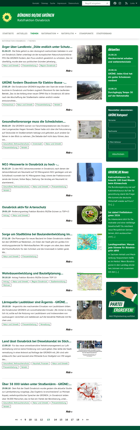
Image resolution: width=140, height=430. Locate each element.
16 (66, 419)
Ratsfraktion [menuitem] (48, 33)
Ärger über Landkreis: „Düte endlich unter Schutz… (37, 47)
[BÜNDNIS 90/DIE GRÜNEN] (7, 17)
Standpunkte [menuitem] (86, 33)
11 (35, 419)
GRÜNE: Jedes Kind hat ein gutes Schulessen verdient (120, 77)
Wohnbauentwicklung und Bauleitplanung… (32, 273)
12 (41, 419)
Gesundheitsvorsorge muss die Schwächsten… (33, 121)
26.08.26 (112, 54)
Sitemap (44, 3)
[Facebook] (115, 3)
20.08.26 (112, 70)
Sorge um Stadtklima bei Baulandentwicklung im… (37, 234)
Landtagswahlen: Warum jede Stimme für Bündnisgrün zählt (121, 247)
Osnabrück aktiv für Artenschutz (24, 207)
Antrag (6, 215)
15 (61, 419)
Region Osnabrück (48, 65)
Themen (32, 41)
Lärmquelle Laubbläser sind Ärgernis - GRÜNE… (35, 302)
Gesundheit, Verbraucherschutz (16, 144)
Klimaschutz (8, 104)
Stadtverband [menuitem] (104, 33)
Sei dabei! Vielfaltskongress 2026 (120, 214)
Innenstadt (37, 144)
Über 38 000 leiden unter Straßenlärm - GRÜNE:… (37, 384)
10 (30, 419)
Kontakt (36, 3)
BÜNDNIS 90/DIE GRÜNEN (35, 15)
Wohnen (6, 285)
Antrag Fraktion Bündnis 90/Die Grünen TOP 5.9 (29, 277)
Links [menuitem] (132, 3)
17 (72, 419)
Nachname (113, 131)
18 (77, 419)
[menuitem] (36, 3)
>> (87, 419)
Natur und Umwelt (11, 65)
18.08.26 (112, 88)
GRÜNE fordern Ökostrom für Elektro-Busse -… (34, 82)
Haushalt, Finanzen (41, 363)
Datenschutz (73, 3)
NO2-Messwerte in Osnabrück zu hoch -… (30, 164)
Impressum (61, 3)
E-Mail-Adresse (115, 142)
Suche (52, 3)
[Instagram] (120, 3)
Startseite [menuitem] (8, 33)
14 (55, 419)
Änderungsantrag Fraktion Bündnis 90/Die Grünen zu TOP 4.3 (35, 211)
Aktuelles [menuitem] (22, 33)
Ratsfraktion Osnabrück (14, 41)
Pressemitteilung (29, 65)
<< (16, 419)
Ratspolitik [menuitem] (67, 33)
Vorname (112, 120)
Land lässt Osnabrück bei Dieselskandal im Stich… (36, 341)
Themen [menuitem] (34, 33)
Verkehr (57, 104)
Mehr (68, 70)
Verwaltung (45, 324)
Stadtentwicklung (58, 281)
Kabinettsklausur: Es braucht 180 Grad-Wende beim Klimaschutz (121, 180)
